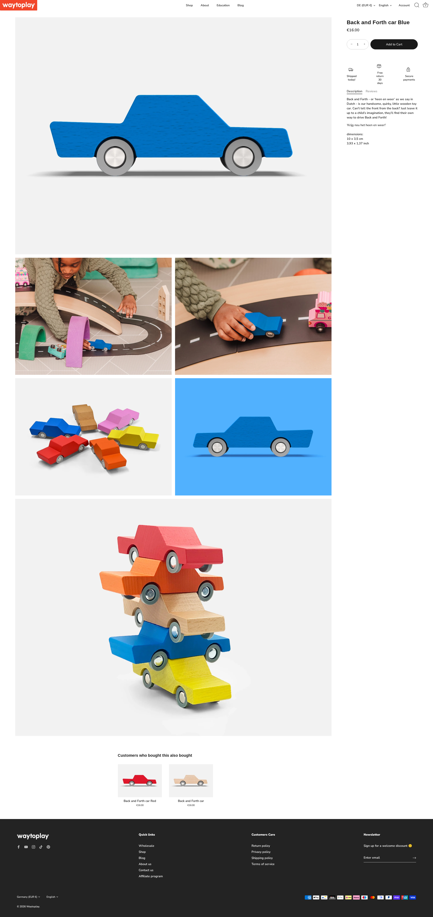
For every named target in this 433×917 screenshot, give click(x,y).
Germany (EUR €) (27, 897)
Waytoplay (32, 906)
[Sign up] (414, 858)
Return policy (261, 846)
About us (145, 864)
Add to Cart (394, 44)
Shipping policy (262, 858)
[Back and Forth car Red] (140, 781)
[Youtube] (26, 847)
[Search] (416, 5)
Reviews (371, 91)
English (384, 5)
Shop (189, 5)
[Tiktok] (41, 847)
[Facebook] (18, 847)
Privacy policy (261, 852)
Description (354, 91)
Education (223, 5)
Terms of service (263, 864)
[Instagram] (33, 847)
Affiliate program (151, 876)
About (205, 5)
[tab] (356, 91)
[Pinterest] (48, 847)
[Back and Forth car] (191, 781)
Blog (240, 5)
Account (404, 5)
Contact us (146, 870)
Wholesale (146, 846)
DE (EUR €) (364, 5)
